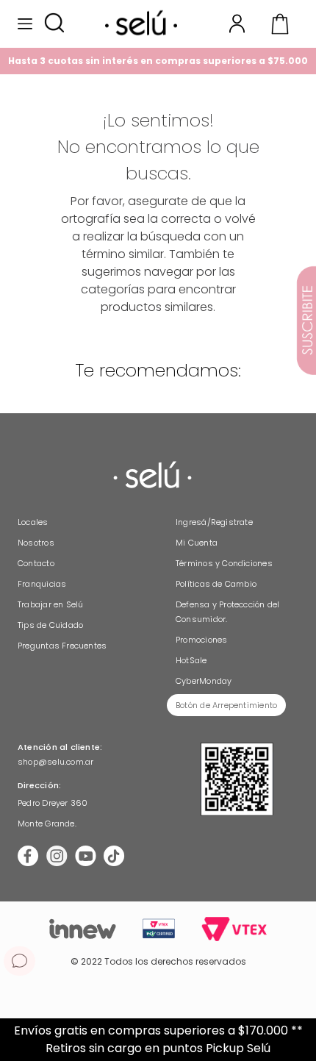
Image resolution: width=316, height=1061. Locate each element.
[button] (54, 23)
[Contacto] (19, 961)
